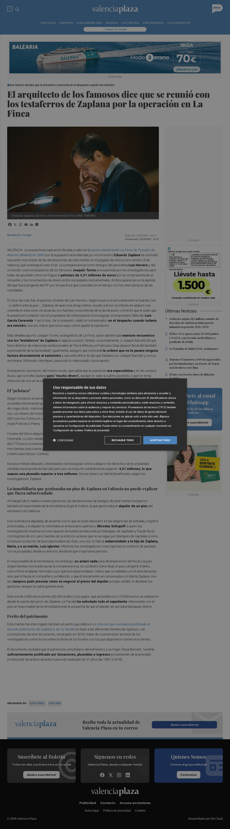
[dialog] (115, 415)
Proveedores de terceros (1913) (147, 407)
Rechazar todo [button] (123, 440)
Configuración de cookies (68, 430)
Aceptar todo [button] (160, 440)
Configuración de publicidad (85, 425)
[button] (63, 440)
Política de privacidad (96, 430)
